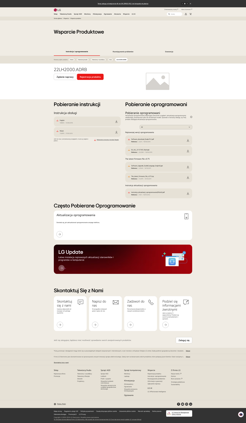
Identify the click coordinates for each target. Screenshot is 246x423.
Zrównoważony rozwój (170, 9)
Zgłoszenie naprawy (154, 384)
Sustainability (175, 384)
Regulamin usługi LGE (71, 411)
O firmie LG (175, 370)
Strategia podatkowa (178, 382)
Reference (134, 141)
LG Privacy (82, 414)
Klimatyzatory (128, 384)
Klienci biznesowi (186, 9)
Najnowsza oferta (59, 374)
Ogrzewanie (108, 14)
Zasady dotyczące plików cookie (106, 411)
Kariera (173, 376)
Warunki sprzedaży (144, 411)
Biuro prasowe (175, 379)
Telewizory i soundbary (84, 374)
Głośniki (80, 379)
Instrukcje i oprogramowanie (157, 376)
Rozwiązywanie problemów (156, 379)
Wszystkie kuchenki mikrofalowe (107, 382)
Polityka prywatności (87, 411)
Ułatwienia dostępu (60, 414)
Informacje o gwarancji (155, 381)
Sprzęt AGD (78, 14)
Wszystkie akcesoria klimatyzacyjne (130, 390)
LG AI (133, 14)
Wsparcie (126, 14)
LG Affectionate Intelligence (157, 392)
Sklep (55, 14)
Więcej (188, 351)
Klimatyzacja (97, 14)
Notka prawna (156, 411)
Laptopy (126, 376)
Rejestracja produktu (154, 374)
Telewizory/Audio (66, 14)
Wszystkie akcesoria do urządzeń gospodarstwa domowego (108, 387)
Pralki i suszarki (106, 379)
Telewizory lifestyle (83, 376)
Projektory (80, 381)
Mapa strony (58, 411)
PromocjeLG (73, 414)
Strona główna (58, 18)
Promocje (57, 376)
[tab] (77, 52)
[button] (174, 14)
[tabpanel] (123, 167)
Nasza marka (175, 374)
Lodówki (103, 376)
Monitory (87, 14)
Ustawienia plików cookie (127, 411)
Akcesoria (117, 14)
